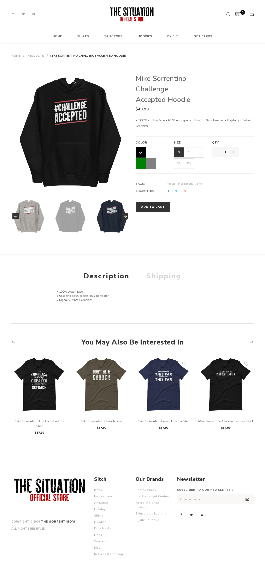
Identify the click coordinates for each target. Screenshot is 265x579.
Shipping (163, 276)
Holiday (100, 509)
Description (106, 276)
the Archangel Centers (153, 496)
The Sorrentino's (58, 522)
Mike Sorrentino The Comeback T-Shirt (39, 423)
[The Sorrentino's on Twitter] (23, 14)
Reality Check (146, 490)
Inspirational (103, 496)
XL (179, 163)
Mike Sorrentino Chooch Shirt (102, 421)
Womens (100, 541)
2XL (189, 163)
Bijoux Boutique (147, 520)
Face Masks (103, 528)
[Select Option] (28, 402)
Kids (97, 548)
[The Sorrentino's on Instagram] (33, 14)
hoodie (172, 184)
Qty (215, 143)
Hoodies (100, 522)
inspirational (187, 184)
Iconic (98, 490)
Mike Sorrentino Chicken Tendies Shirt (225, 421)
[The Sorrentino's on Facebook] (13, 14)
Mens (98, 535)
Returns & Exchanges (110, 554)
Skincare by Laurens (151, 514)
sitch (200, 184)
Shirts (98, 516)
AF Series (101, 503)
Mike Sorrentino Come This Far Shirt (163, 421)
